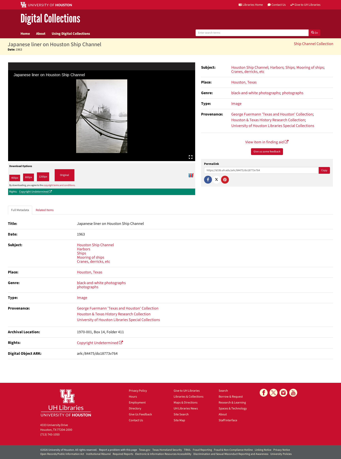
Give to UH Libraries (187, 391)
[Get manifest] (191, 175)
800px (28, 177)
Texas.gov (144, 450)
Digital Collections (50, 18)
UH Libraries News (186, 408)
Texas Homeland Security (167, 450)
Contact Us (136, 420)
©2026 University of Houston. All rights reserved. (68, 450)
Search (223, 391)
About (40, 33)
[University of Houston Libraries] (66, 403)
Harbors (276, 67)
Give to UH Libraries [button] (307, 5)
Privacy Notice (281, 450)
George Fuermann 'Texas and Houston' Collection (272, 114)
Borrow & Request (231, 396)
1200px (43, 177)
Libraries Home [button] (253, 5)
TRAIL (187, 450)
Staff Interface (228, 420)
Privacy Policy (138, 391)
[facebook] (264, 393)
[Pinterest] (225, 180)
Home (25, 33)
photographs (292, 93)
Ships (289, 67)
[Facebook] (208, 180)
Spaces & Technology (233, 408)
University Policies (281, 454)
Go (316, 33)
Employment (137, 402)
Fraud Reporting (202, 450)
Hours (133, 396)
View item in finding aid (265, 142)
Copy (324, 170)
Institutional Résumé (98, 454)
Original (64, 175)
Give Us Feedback (140, 414)
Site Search (181, 414)
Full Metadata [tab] (20, 210)
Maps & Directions (186, 402)
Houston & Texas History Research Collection (268, 120)
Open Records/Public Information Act (62, 454)
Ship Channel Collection (313, 44)
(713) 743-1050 (50, 434)
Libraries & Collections (188, 396)
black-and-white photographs (255, 93)
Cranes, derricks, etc (247, 71)
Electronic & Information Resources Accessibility (163, 454)
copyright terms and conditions (59, 185)
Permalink (211, 164)
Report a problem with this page (118, 450)
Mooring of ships (310, 67)
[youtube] (293, 393)
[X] (216, 180)
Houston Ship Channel (249, 67)
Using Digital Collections (71, 33)
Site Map (179, 420)
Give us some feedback (267, 152)
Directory (135, 408)
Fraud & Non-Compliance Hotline (233, 450)
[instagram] (283, 393)
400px (14, 178)
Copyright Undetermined (34, 192)
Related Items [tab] (45, 210)
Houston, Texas (244, 82)
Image (236, 103)
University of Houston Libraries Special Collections (272, 126)
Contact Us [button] (279, 5)
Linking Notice (263, 450)
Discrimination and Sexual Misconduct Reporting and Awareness (230, 454)
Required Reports (123, 454)
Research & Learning (232, 402)
